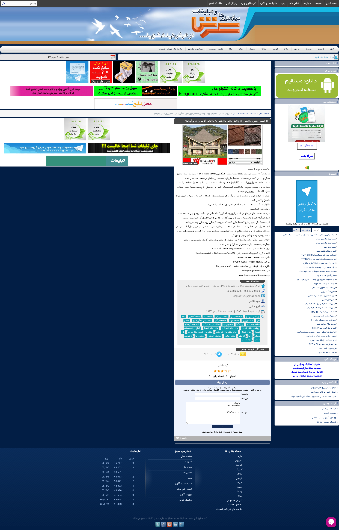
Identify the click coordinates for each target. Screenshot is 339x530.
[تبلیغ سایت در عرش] (101, 82)
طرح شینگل (246, 332)
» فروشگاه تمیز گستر (330, 408)
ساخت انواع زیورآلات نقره (326, 324)
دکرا (250, 336)
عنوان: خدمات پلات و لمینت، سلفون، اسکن (320, 267)
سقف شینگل (220, 320)
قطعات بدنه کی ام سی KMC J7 (324, 328)
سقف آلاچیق (194, 316)
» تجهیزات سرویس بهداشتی (327, 422)
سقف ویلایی (230, 336)
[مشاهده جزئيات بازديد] (307, 169)
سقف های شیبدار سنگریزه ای (200, 332)
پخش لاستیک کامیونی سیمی (325, 316)
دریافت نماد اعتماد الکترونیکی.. (322, 57)
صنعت (252, 49)
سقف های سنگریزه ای (202, 320)
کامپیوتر (321, 49)
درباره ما (307, 3)
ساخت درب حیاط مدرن (327, 352)
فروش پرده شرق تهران (327, 348)
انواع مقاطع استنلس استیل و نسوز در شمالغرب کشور (316, 332)
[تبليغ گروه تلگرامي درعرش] (77, 82)
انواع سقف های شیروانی (226, 332)
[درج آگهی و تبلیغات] (87, 165)
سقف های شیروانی (230, 328)
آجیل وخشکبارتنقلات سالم (326, 251)
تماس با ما (294, 3)
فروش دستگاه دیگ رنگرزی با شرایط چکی (320, 303)
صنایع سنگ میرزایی (328, 291)
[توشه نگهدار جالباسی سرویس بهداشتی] (147, 82)
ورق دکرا (239, 324)
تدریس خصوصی (216, 49)
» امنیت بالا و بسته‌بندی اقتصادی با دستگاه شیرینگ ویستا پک (314, 396)
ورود (283, 3)
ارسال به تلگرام (209, 354)
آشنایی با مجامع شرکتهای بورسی (307, 376)
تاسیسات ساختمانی (241, 113)
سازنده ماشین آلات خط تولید (325, 283)
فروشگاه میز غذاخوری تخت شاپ (324, 287)
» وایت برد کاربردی (331, 413)
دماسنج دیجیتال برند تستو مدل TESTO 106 (318, 259)
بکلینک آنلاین (215, 3)
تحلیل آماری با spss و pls (325, 275)
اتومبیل (275, 49)
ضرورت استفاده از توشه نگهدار (307, 368)
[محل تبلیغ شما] (135, 108)
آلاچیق (242, 336)
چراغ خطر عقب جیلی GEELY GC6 (322, 344)
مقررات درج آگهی (268, 3)
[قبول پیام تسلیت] (135, 95)
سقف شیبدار (236, 316)
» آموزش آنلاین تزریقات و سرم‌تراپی (324, 392)
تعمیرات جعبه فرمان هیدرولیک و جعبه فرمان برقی (317, 271)
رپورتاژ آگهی (231, 3)
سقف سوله (234, 320)
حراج (231, 49)
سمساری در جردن (329, 247)
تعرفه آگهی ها (306, 146)
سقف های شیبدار (211, 328)
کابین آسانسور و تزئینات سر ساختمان (322, 295)
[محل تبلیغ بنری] (128, 153)
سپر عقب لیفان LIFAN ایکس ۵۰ (323, 320)
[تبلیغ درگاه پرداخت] (51, 95)
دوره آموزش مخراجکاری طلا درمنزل (323, 340)
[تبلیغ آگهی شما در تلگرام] (219, 95)
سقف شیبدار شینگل (211, 324)
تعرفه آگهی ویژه (248, 3)
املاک (286, 49)
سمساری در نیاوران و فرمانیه (325, 239)
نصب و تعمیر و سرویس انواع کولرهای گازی (319, 263)
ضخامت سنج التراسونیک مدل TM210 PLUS (318, 255)
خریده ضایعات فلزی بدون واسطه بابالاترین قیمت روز (316, 279)
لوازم (332, 49)
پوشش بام (246, 340)
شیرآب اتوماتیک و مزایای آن (307, 364)
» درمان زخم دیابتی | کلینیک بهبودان (324, 387)
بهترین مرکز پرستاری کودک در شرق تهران (321, 336)
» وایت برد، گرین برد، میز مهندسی (325, 417)
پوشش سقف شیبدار (250, 328)
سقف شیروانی (221, 316)
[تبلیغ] (194, 82)
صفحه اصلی (331, 3)
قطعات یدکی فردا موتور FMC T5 (323, 311)
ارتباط (241, 49)
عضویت (318, 3)
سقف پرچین (247, 320)
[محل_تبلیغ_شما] (170, 82)
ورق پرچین (228, 324)
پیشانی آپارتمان (252, 316)
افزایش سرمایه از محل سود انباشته (307, 372)
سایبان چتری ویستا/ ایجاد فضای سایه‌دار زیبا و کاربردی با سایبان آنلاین (309, 234)
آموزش (297, 49)
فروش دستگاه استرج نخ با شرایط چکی (321, 307)
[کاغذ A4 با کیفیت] (124, 82)
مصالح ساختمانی (195, 49)
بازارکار (263, 49)
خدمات (309, 49)
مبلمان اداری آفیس (329, 299)
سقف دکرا (199, 336)
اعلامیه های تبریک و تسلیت (170, 49)
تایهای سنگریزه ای (192, 324)
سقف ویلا (207, 316)
